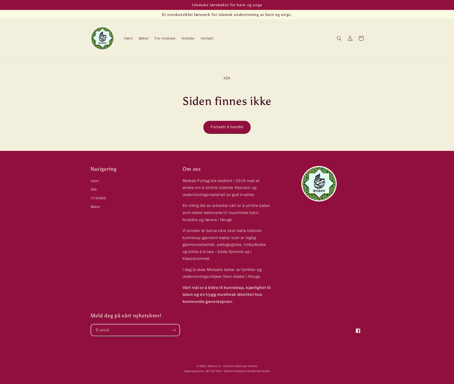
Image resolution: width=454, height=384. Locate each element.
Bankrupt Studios (247, 366)
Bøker (95, 207)
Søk (94, 189)
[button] (339, 38)
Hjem (95, 181)
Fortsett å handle (227, 127)
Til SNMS (98, 198)
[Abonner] (173, 330)
